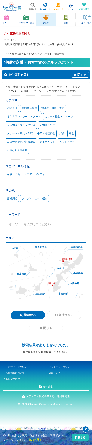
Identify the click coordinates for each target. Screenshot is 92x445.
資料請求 (48, 386)
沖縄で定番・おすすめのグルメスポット (31, 53)
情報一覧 (59, 53)
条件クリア (66, 315)
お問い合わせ (13, 378)
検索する (30, 315)
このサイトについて (16, 367)
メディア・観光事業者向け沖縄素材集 (48, 396)
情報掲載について (15, 373)
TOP (4, 53)
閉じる (47, 328)
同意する (80, 437)
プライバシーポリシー (60, 367)
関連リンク (54, 373)
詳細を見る (35, 439)
